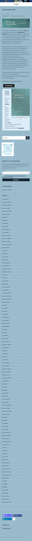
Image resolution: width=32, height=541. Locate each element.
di (19, 32)
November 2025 (6, 205)
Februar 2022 (5, 317)
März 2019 (5, 396)
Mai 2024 (4, 253)
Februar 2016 (5, 496)
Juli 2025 (4, 217)
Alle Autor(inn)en (6, 190)
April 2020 (5, 360)
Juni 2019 (4, 387)
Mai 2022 (4, 311)
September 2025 (6, 211)
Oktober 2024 (6, 241)
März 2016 (5, 493)
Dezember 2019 (6, 369)
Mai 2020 (4, 357)
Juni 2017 (4, 450)
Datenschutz (5, 537)
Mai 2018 (4, 420)
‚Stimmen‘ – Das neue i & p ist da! (13, 16)
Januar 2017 (5, 466)
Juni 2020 (4, 353)
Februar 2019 (5, 399)
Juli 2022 (4, 305)
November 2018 (6, 405)
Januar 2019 (5, 402)
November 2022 (6, 296)
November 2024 (6, 238)
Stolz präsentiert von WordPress (17, 537)
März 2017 (5, 460)
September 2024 (6, 244)
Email (3, 170)
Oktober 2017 (5, 438)
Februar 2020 (5, 363)
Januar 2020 (5, 366)
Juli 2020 (4, 350)
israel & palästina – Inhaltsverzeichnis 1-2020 (11, 81)
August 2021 (5, 326)
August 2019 (5, 381)
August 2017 (5, 444)
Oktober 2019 (5, 375)
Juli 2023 (4, 275)
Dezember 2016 (6, 469)
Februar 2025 (5, 229)
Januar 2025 (5, 232)
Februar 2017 (5, 463)
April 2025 (5, 223)
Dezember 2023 (6, 269)
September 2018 (6, 411)
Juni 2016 (4, 484)
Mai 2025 (4, 220)
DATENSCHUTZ (6, 528)
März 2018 (5, 426)
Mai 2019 (4, 390)
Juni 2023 (4, 278)
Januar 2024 (5, 266)
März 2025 (5, 226)
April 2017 (5, 457)
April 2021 (5, 335)
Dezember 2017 (6, 432)
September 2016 (6, 475)
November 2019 (6, 372)
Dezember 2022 (6, 293)
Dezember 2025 (6, 202)
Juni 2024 (4, 250)
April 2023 (5, 281)
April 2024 (5, 257)
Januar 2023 (5, 290)
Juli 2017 (4, 447)
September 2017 (6, 441)
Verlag (25, 30)
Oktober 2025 (6, 208)
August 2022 (5, 302)
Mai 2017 (4, 454)
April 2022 (5, 314)
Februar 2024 (5, 263)
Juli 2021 (4, 329)
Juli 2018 (4, 417)
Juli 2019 (4, 384)
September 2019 (6, 378)
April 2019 (5, 393)
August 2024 (5, 247)
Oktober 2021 (5, 323)
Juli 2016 (4, 481)
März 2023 (5, 284)
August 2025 (5, 214)
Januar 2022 (5, 320)
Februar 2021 (5, 341)
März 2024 (5, 260)
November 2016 (6, 472)
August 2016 (5, 478)
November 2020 (6, 344)
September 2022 (6, 299)
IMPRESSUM (5, 525)
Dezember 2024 (6, 235)
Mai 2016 (4, 487)
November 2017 (6, 435)
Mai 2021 (4, 332)
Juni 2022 (4, 308)
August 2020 (5, 347)
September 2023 (6, 272)
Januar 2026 (5, 199)
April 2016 (5, 490)
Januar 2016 (5, 499)
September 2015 (6, 502)
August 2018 (5, 414)
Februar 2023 (5, 287)
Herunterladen (8, 85)
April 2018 (5, 423)
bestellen (21, 128)
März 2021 (5, 338)
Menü (16, 4)
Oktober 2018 (5, 408)
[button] (7, 515)
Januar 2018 (5, 429)
